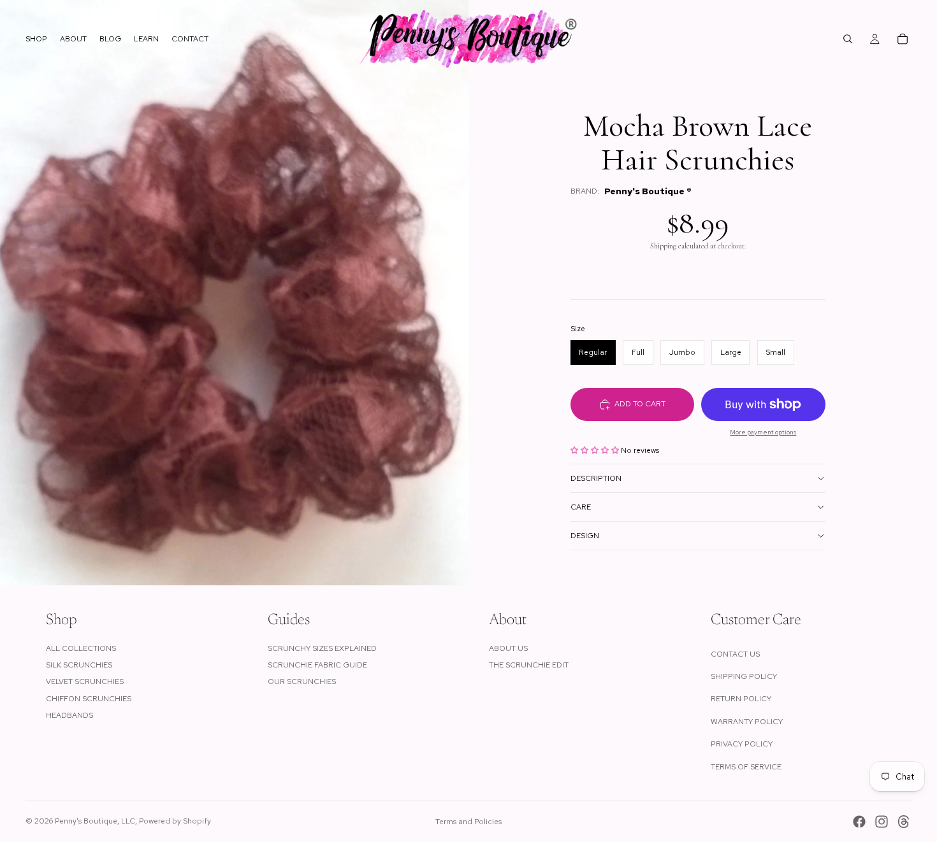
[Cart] (903, 39)
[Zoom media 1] (234, 292)
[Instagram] (881, 821)
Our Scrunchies (302, 681)
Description (595, 478)
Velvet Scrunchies (85, 681)
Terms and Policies (468, 822)
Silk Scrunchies (79, 665)
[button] (595, 450)
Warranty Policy (747, 722)
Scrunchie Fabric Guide (317, 665)
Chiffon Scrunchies (88, 699)
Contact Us (735, 654)
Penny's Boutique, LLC (95, 821)
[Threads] (904, 821)
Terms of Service (746, 767)
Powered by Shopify (175, 821)
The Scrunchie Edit (529, 665)
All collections (81, 648)
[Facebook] (859, 821)
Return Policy (741, 699)
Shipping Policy (744, 676)
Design (584, 536)
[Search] (848, 39)
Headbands (69, 715)
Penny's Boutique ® (648, 191)
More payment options (763, 432)
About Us (508, 648)
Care (580, 507)
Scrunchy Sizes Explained (322, 648)
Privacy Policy (742, 744)
